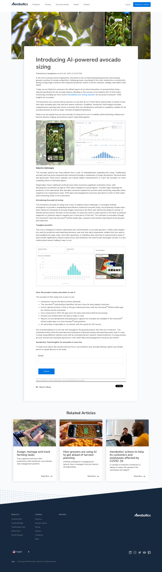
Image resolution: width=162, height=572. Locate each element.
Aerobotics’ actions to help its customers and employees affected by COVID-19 (127, 456)
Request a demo (142, 4)
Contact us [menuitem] (39, 535)
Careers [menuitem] (38, 531)
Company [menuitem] (38, 515)
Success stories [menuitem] (62, 4)
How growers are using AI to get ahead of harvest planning (80, 455)
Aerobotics (52, 73)
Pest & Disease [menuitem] (17, 535)
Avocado (81, 381)
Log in (127, 4)
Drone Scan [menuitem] (15, 531)
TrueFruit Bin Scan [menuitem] (18, 527)
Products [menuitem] (36, 4)
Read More (45, 476)
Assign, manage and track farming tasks (34, 453)
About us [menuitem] (38, 519)
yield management (69, 381)
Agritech (44, 381)
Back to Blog (45, 387)
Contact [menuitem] (86, 4)
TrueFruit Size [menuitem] (16, 519)
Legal (13, 561)
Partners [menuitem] (62, 515)
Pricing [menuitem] (48, 4)
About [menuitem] (76, 4)
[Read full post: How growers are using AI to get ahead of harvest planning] (81, 433)
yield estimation (55, 381)
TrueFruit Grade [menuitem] (17, 523)
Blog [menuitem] (37, 539)
